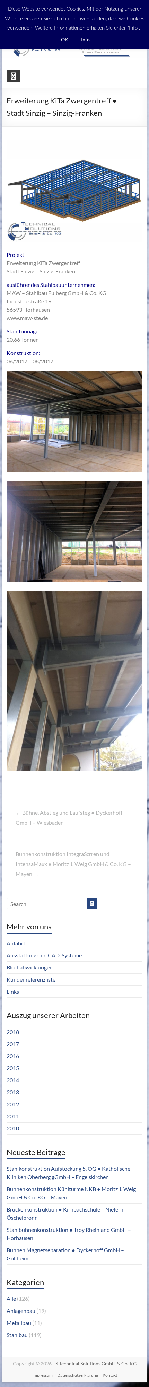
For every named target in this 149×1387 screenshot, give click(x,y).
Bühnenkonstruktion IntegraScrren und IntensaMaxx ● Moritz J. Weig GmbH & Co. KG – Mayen (73, 864)
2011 (13, 1116)
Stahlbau (17, 1334)
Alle (11, 1298)
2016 (13, 1056)
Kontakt (110, 1375)
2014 (13, 1080)
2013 (13, 1092)
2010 (13, 1128)
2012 (13, 1104)
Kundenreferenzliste (31, 979)
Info (85, 39)
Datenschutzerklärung (77, 1375)
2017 (13, 1044)
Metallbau (19, 1322)
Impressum (42, 1375)
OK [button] (64, 39)
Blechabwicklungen (30, 967)
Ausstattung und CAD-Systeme (44, 955)
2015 (13, 1068)
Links (13, 991)
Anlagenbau (21, 1310)
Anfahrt (16, 943)
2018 (13, 1031)
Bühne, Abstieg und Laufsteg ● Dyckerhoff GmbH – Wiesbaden (69, 817)
